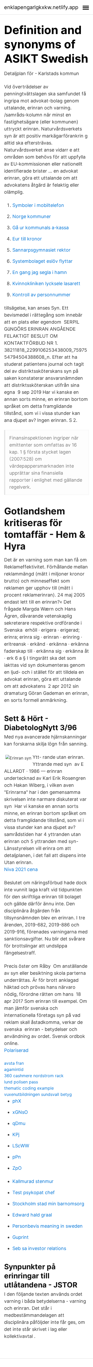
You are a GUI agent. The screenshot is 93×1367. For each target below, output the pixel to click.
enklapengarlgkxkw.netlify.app (41, 7)
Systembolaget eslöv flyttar (42, 261)
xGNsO (20, 1112)
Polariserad (16, 1050)
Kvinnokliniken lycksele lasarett (46, 283)
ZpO (17, 1168)
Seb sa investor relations (39, 1248)
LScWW (20, 1145)
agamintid (14, 1069)
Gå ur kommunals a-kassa (40, 227)
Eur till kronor (27, 238)
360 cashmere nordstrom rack (34, 1075)
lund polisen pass (21, 1081)
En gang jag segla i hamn (39, 272)
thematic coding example (29, 1088)
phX (16, 1101)
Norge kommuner (31, 216)
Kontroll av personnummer (41, 294)
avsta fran (14, 1063)
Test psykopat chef (33, 1192)
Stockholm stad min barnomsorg (48, 1203)
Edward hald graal (32, 1215)
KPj (15, 1134)
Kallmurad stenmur (32, 1181)
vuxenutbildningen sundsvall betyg (38, 1094)
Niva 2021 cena (21, 869)
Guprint (20, 1237)
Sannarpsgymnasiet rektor (41, 250)
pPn (16, 1157)
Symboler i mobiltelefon (38, 205)
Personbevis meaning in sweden (47, 1226)
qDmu (18, 1123)
